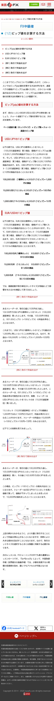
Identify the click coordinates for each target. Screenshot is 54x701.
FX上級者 (43, 597)
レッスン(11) (15, 583)
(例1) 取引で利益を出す (16, 63)
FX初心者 (10, 597)
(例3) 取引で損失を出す (16, 72)
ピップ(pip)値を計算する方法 (18, 48)
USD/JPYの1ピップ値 (15, 53)
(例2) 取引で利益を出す (16, 68)
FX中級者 (27, 26)
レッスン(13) (39, 583)
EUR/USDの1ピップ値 (15, 58)
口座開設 (34, 4)
